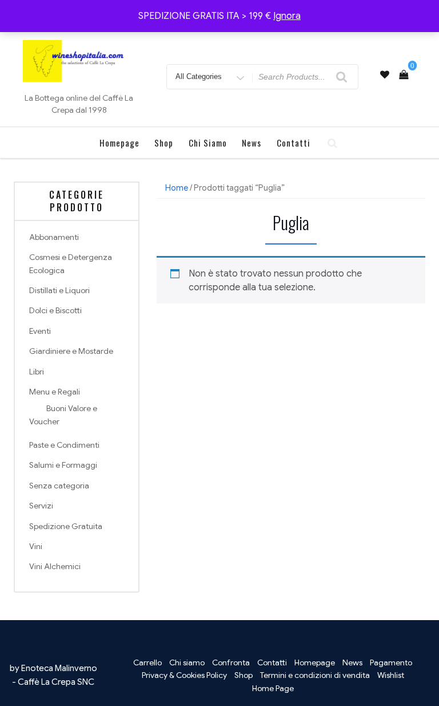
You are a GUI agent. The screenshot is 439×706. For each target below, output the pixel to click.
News (251, 142)
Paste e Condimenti (64, 445)
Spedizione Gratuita (65, 526)
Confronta (231, 662)
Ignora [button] (287, 16)
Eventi (40, 331)
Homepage (119, 142)
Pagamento (391, 662)
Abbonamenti (54, 237)
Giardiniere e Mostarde (71, 351)
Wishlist (390, 675)
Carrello (147, 662)
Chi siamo (208, 142)
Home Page (273, 688)
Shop (163, 142)
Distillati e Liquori (59, 290)
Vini (35, 546)
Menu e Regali (54, 391)
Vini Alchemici (55, 566)
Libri (36, 371)
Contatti (293, 142)
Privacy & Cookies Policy (184, 675)
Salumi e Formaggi (63, 465)
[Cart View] (403, 75)
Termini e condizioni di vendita (315, 675)
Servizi (41, 505)
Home (176, 188)
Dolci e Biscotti (55, 310)
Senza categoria (59, 485)
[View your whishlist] (384, 75)
